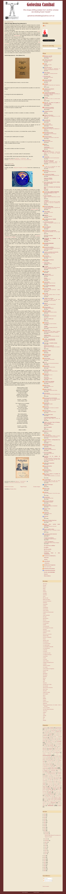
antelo (44, 731)
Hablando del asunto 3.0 (49, 345)
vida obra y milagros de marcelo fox (52, 801)
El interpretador (46, 623)
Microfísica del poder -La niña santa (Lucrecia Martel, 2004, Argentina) (52, 300)
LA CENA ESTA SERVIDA (49, 381)
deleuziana (45, 748)
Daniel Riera (46, 377)
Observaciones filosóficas (48, 687)
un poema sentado (47, 279)
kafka (59, 764)
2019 (45, 824)
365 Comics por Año (48, 56)
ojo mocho (58, 786)
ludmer (58, 775)
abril (46, 848)
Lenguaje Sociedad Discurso (48, 662)
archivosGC (52, 731)
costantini (46, 745)
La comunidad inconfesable (48, 646)
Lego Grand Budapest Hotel (49, 108)
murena (55, 781)
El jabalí (44, 624)
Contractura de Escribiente (49, 568)
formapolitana (47, 497)
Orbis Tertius (45, 689)
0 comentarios (23, 481)
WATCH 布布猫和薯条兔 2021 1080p (50, 192)
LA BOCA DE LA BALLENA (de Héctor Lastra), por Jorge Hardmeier (52, 167)
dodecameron (55, 750)
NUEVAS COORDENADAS (48, 424)
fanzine (49, 756)
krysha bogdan (58, 765)
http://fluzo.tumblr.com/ (48, 318)
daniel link (48, 747)
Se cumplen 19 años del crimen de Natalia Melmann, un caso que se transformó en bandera (52, 202)
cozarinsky (51, 745)
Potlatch (44, 700)
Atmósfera (45, 594)
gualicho (47, 760)
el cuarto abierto (47, 434)
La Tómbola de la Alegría (49, 174)
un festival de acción (47, 81)
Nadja (44, 679)
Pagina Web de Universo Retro (49, 445)
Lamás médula (45, 660)
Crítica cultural (45, 610)
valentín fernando (51, 800)
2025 (45, 815)
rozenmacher (51, 794)
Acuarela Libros (47, 330)
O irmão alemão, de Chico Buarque (50, 133)
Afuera (44, 588)
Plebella (44, 698)
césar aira (48, 740)
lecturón (22, 482)
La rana (44, 657)
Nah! (44, 681)
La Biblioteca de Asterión (49, 88)
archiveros (47, 731)
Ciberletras (45, 602)
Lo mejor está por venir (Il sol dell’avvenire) (51, 157)
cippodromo (46, 512)
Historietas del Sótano (48, 235)
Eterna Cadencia (47, 575)
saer (60, 794)
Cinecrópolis (45, 604)
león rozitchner (59, 774)
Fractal (44, 638)
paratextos (44, 789)
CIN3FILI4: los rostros (48, 64)
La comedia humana (47, 60)
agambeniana (58, 727)
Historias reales (47, 508)
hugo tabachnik (55, 761)
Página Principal (23, 486)
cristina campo (58, 745)
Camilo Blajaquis (47, 226)
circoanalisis (46, 255)
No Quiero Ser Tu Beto (47, 684)
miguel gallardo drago (56, 780)
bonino (45, 736)
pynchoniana (45, 791)
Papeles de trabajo (46, 692)
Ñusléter (44, 720)
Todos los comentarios (48, 880)
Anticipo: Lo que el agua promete (50, 304)
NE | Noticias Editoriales (49, 160)
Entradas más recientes (9, 486)
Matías (44, 25)
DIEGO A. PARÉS (47, 350)
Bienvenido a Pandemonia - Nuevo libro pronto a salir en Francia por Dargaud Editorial (52, 153)
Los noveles (45, 667)
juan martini (50, 764)
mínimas (46, 559)
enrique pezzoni (51, 752)
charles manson (54, 740)
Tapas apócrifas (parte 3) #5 (49, 453)
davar (59, 747)
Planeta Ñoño (46, 366)
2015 (45, 830)
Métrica (44, 678)
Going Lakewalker (47, 121)
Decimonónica (45, 618)
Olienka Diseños (47, 469)
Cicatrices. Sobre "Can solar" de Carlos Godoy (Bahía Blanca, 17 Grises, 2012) (52, 481)
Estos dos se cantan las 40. (49, 382)
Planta (44, 697)
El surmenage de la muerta (48, 627)
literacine (46, 574)
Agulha (44, 590)
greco (56, 759)
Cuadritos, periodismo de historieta (51, 252)
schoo (59, 795)
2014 (45, 855)
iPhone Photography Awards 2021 (50, 171)
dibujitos (50, 748)
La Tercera (45, 659)
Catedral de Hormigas (48, 484)
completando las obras (51, 741)
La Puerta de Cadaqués (48, 179)
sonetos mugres (57, 796)
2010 (45, 862)
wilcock (59, 805)
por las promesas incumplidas (48, 790)
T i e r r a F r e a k (47, 566)
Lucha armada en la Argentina (48, 668)
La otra (45, 63)
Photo (45, 319)
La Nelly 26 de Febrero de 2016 (49, 340)
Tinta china (45, 710)
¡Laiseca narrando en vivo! (48, 386)
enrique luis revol (45, 752)
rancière (49, 791)
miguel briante (49, 780)
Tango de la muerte (9, 165)
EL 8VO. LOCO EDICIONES (49, 572)
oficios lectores (52, 786)
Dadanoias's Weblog (48, 178)
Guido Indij (46, 467)
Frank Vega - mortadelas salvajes (50, 343)
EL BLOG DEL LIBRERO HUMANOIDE (51, 191)
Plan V (44, 695)
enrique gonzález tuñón (56, 751)
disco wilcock (50, 750)
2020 (45, 822)
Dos (44, 517)
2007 (45, 867)
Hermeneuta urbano (48, 431)
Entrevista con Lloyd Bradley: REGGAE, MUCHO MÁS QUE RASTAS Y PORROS (52, 332)
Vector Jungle (41, 892)
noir (44, 785)
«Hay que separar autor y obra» (49, 253)
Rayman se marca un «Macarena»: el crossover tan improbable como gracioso (52, 69)
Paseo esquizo (47, 72)
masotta (44, 780)
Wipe (44, 717)
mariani (50, 779)
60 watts (44, 585)
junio (46, 845)
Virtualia (44, 715)
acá (38, 31)
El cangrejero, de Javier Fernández (50, 323)
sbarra (56, 795)
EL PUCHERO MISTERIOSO (49, 285)
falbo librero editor (57, 755)
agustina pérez (56, 729)
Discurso (44, 619)
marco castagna (45, 779)
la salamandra (47, 769)
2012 (45, 859)
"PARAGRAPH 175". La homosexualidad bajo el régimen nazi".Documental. (52, 400)
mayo (46, 847)
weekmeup (46, 492)
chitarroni (59, 740)
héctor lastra (51, 760)
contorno (53, 742)
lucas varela (54, 775)
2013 (45, 857)
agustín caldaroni (50, 729)
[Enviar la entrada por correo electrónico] (27, 158)
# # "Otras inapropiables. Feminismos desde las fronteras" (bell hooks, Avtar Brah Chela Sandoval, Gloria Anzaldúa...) (52, 459)
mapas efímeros (51, 778)
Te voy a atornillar (46, 707)
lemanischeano (53, 774)
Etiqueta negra (45, 635)
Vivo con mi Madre (48, 452)
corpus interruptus (47, 195)
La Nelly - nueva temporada (49, 339)
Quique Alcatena (47, 410)
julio (45, 843)
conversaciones (58, 742)
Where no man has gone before (49, 367)
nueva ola (45, 786)
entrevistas (57, 752)
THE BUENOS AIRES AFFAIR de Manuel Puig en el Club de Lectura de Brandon (52, 436)
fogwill (59, 756)
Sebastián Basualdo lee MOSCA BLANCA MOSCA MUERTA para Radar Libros (52, 268)
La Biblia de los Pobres (48, 298)
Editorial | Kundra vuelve (48, 141)
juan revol (55, 764)
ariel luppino (46, 732)
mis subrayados (49, 781)
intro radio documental (48, 521)
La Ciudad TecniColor (48, 111)
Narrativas (45, 682)
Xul (43, 718)
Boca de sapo (45, 597)
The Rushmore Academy (49, 107)
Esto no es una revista (47, 634)
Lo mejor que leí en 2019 (48, 212)
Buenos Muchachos (48, 466)
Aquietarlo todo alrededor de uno (50, 449)
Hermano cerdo (46, 640)
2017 (45, 827)
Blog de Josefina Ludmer (49, 529)
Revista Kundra (47, 140)
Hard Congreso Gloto (47, 104)
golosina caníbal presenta (47, 759)
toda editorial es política (56, 797)
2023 (45, 817)
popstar (59, 789)
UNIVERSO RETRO (48, 444)
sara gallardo (46, 795)
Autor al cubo (46, 488)
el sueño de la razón (47, 751)
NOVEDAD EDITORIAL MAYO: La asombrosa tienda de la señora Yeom (52, 162)
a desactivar (45, 727)
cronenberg (44, 746)
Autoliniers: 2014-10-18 (48, 374)
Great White (46, 184)
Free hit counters (46, 886)
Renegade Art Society (48, 263)
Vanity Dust (46, 557)
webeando (50, 805)
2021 (45, 820)
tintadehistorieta (47, 335)
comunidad (11, 159)
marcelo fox (28, 159)
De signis (44, 616)
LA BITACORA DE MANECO (49, 92)
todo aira (45, 799)
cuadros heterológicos (50, 746)
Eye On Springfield (48, 427)
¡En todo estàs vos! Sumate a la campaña (51, 407)
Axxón (44, 596)
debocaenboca (47, 393)
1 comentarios (23, 158)
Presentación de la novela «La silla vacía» (51, 137)
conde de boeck (47, 742)
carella (51, 737)
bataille (50, 734)
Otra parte (45, 690)
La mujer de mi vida (46, 652)
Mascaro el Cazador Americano (50, 520)
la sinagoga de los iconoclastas (49, 770)
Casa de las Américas (47, 601)
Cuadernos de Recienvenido (48, 612)
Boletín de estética (46, 599)
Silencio (45, 485)
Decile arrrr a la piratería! (48, 502)
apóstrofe (46, 97)
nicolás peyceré (50, 784)
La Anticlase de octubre (48, 378)
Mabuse (44, 671)
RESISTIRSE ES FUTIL (48, 132)
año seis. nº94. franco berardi (49, 359)
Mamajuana (45, 673)
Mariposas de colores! (48, 470)
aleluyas (48, 730)
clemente (44, 741)
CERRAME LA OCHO (48, 57)
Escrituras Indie (47, 76)
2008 (45, 865)
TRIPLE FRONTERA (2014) (49, 148)
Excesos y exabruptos (47, 637)
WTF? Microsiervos (48, 67)
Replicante (45, 703)
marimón (54, 779)
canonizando (45, 737)
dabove (57, 746)
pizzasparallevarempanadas (49, 570)
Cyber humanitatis (46, 615)
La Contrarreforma (46, 648)
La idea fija (45, 649)
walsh (44, 805)
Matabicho (46, 215)
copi (43, 743)
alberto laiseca (47, 385)
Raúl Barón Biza (47, 504)
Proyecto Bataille (47, 288)
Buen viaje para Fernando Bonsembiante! (51, 363)
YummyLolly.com (30, 892)
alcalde (45, 730)
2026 (45, 814)
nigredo (60, 784)
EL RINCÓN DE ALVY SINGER (50, 219)
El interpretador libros (48, 414)
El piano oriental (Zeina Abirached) (50, 315)
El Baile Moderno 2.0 (47, 441)
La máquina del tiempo (47, 654)
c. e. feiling (58, 736)
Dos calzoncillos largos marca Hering (50, 390)
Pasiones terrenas (47, 240)
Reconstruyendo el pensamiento (50, 398)
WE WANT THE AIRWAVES (49, 308)
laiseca (48, 771)
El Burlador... (46, 170)
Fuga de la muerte (34, 209)
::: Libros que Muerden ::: (49, 541)
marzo (46, 850)
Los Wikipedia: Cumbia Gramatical (50, 538)
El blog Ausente (47, 307)
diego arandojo (45, 750)
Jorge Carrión (47, 262)
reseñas (49, 792)
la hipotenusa (57, 766)
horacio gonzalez (49, 761)
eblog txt (46, 303)
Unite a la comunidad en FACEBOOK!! (50, 505)
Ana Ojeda (46, 266)
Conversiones (45, 608)
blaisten (50, 735)
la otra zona (23, 159)
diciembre (47, 832)
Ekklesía (45, 278)
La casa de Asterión (46, 643)
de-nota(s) (46, 293)
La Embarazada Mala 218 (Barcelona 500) (51, 175)
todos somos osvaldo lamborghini (55, 799)
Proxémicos (46, 322)
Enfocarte (45, 629)
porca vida (58, 790)
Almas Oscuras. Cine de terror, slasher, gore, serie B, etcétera (52, 183)
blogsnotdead (55, 735)
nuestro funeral (47, 358)
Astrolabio (45, 593)
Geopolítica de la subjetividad (50, 230)
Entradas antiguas (36, 486)
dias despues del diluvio (49, 259)
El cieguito (46, 547)
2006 (45, 868)
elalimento (46, 516)
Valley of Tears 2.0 (47, 389)
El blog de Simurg (47, 136)
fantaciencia (44, 756)
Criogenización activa (48, 513)
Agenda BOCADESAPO (48, 127)
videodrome (53, 802)
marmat (59, 779)
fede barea (54, 756)
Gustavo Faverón (47, 354)
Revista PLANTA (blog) (48, 206)
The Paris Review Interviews (48, 709)
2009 (45, 864)
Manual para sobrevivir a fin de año (50, 526)
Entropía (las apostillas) (48, 247)
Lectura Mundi (47, 561)
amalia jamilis (53, 730)
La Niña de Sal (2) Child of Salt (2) (50, 411)
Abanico (44, 586)
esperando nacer (47, 274)
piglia (55, 789)
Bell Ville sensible (47, 549)
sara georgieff (52, 795)
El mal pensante (46, 626)
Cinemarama (46, 156)
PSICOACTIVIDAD (47, 448)
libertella (45, 775)
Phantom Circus (47, 551)
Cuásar (44, 613)
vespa (44, 801)
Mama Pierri (46, 406)
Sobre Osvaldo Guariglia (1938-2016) (50, 327)
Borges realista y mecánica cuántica (50, 312)
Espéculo (44, 632)
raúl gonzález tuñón (57, 791)
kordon (52, 765)
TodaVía (44, 712)
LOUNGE (46, 326)
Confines (44, 605)
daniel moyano (54, 747)
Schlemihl (46, 84)
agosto (46, 842)
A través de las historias (49, 537)
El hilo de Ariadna (46, 621)
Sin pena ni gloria (47, 355)
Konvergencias (46, 641)
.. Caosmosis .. (47, 563)
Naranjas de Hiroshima (48, 115)
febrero (46, 852)
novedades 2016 (50, 785)
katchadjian (44, 765)
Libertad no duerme (46, 665)
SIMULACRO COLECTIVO (49, 463)
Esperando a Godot (46, 630)
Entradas (46, 878)
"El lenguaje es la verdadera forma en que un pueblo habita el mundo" (52, 249)
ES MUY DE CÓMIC (48, 80)
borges (49, 736)
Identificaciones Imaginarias (49, 564)
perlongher (49, 789)
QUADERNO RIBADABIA (49, 243)
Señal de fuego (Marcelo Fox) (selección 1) (15, 23)
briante (53, 736)
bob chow (59, 735)
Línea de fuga (45, 670)
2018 (45, 825)
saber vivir (57, 794)
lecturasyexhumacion (51, 773)
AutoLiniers (46, 373)
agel (45, 729)
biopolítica (45, 735)
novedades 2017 (57, 785)
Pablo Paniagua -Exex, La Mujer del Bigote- (51, 542)
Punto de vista (45, 701)
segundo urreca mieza (50, 796)
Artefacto (44, 591)
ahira (60, 729)
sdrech (44, 796)
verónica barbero (57, 800)
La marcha (45, 651)
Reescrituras (46, 244)
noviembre (47, 833)
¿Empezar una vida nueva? (49, 275)
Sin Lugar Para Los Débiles (49, 545)
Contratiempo (46, 147)
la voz (59, 770)
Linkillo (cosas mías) (48, 59)
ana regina (58, 730)
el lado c (60, 750)
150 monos (45, 583)
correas (60, 743)
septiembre (47, 840)
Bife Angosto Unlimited (48, 501)
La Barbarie (46, 200)
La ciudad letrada (46, 645)
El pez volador (47, 211)
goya (53, 759)
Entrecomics (46, 314)
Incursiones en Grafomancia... (50, 555)
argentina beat (58, 731)
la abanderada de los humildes (48, 766)
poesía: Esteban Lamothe (48, 77)
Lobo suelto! (46, 271)
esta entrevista (17, 35)
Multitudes (45, 676)
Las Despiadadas (47, 479)
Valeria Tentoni (46, 489)
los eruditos (49, 775)
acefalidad (51, 727)
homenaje (56, 760)
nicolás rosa (56, 784)
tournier (45, 800)
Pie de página (45, 693)
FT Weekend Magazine (48, 216)
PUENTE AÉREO (47, 311)
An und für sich (47, 120)
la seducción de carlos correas (55, 769)
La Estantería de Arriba (48, 221)
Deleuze (45, 144)
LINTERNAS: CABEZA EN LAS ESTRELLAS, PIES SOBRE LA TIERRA (52, 94)
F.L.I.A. (45, 362)
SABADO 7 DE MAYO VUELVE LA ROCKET (51, 336)
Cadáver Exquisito (47, 370)
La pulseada (45, 656)
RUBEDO (45, 112)
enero (46, 853)
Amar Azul (46, 351)
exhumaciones (17, 159)
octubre (46, 838)
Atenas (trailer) (46, 227)
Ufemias (45, 509)
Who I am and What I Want (48, 498)
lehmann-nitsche (47, 774)
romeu (46, 794)
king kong (48, 765)
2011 (45, 860)
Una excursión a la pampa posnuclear (50, 73)
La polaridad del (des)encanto (50, 417)
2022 (45, 819)
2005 (45, 870)
